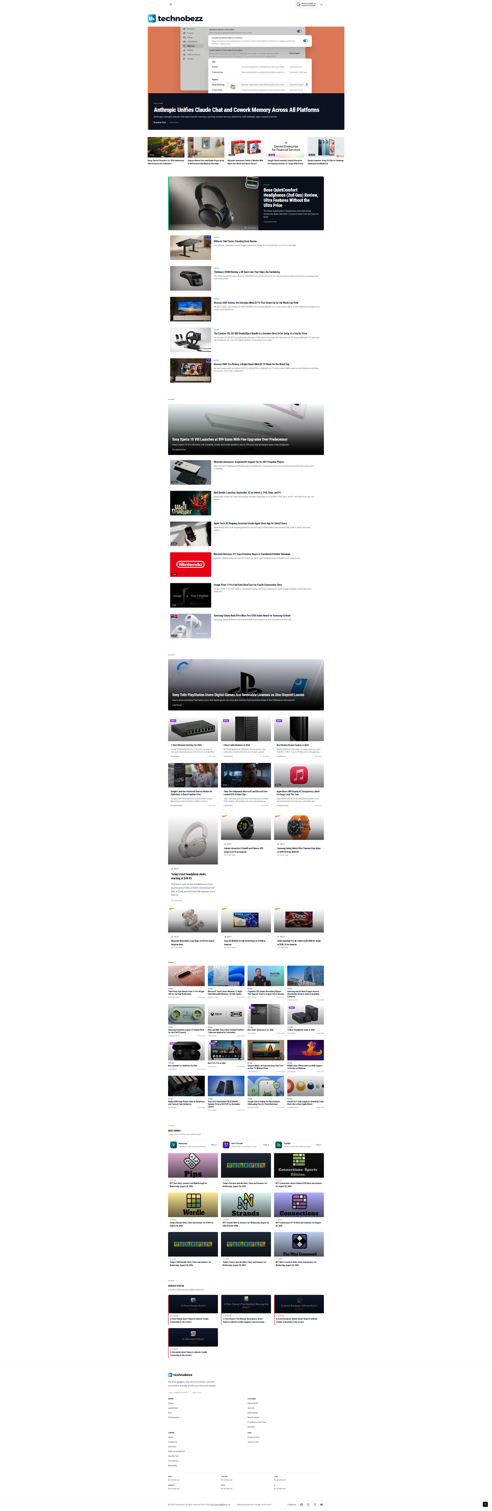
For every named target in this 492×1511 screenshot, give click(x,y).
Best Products (253, 1417)
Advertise (172, 1447)
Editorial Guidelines (176, 1451)
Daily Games (253, 1413)
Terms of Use (253, 1442)
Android (251, 1408)
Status (170, 1403)
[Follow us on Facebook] (301, 1504)
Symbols (251, 1427)
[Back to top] (485, 1504)
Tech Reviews (173, 1417)
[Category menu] (170, 4)
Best (170, 1413)
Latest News (173, 1408)
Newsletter (172, 1466)
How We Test (173, 1456)
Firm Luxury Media (217, 1505)
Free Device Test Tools (257, 1422)
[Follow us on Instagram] (308, 1504)
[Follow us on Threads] (315, 1504)
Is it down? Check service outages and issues (186, 1289)
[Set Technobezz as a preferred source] (306, 4)
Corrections (173, 1461)
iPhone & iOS (253, 1403)
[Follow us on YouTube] (321, 1504)
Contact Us (172, 1442)
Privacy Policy (253, 1437)
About (170, 1437)
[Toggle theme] (321, 4)
